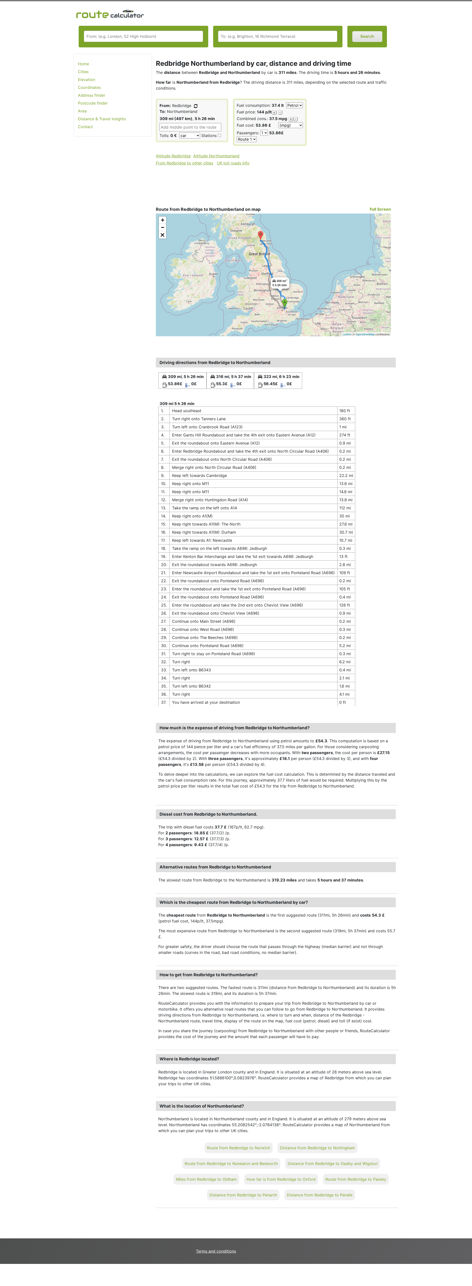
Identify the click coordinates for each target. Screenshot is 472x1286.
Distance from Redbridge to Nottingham (317, 1147)
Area (82, 110)
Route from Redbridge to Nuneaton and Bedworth (231, 1163)
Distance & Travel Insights (102, 118)
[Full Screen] (162, 235)
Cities (83, 71)
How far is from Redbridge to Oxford (281, 1179)
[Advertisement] (113, 218)
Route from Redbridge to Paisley (355, 1179)
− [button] (162, 227)
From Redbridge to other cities (184, 163)
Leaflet (347, 334)
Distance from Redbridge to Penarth (243, 1194)
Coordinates (89, 87)
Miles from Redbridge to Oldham (206, 1179)
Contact (85, 126)
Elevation (86, 79)
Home (83, 63)
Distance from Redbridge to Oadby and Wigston (333, 1163)
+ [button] (162, 220)
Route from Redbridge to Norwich (238, 1147)
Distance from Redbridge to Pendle (320, 1194)
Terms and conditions (216, 1251)
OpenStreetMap (365, 334)
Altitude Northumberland (216, 155)
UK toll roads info (233, 163)
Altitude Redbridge (173, 155)
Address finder (91, 95)
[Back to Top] (466, 1272)
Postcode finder (93, 103)
